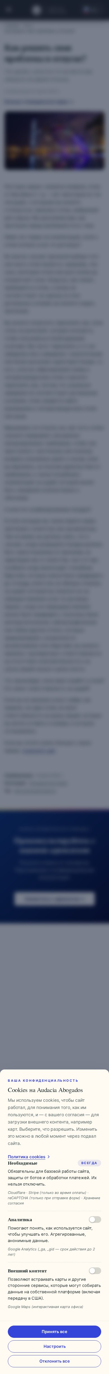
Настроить (55, 1346)
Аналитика (20, 1219)
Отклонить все (54, 1361)
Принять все (54, 1331)
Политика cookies (26, 1156)
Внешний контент (27, 1270)
